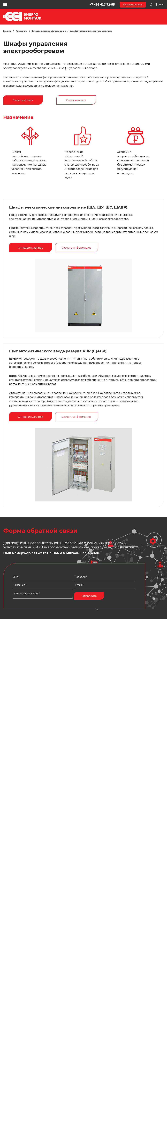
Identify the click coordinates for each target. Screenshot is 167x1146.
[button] (5, 5)
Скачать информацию (76, 247)
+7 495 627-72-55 (102, 4)
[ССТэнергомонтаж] (22, 20)
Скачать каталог (23, 100)
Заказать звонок (132, 4)
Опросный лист (76, 100)
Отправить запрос (30, 247)
